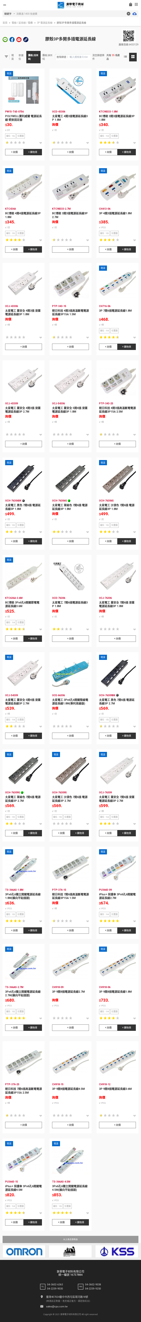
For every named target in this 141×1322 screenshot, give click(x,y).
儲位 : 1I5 (10, 233)
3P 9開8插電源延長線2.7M (68, 991)
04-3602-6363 (55, 1284)
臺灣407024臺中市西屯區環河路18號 (67, 1296)
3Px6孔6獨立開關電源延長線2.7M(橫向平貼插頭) (23, 993)
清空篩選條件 (98, 57)
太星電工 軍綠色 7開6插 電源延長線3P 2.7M (23, 798)
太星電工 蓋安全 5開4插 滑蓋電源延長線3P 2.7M (23, 701)
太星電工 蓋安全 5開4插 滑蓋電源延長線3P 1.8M (70, 409)
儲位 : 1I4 (104, 136)
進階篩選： (63, 57)
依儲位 (21, 57)
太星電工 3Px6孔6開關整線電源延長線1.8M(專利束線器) (70, 701)
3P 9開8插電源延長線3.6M (115, 1089)
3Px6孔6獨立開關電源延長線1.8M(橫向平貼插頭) (23, 896)
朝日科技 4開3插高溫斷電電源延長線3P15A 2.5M (117, 409)
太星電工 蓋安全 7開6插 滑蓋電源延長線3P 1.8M (116, 604)
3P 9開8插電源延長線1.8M (115, 991)
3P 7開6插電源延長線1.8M (115, 310)
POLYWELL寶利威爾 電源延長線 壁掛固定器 (23, 118)
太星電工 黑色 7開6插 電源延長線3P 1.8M (23, 507)
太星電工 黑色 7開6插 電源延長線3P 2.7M (116, 701)
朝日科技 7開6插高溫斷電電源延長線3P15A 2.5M (23, 1090)
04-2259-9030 (55, 1288)
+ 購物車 (32, 152)
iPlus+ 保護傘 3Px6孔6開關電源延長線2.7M (117, 896)
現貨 (12, 57)
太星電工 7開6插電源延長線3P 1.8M (70, 604)
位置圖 (21, 136)
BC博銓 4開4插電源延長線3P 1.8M (23, 215)
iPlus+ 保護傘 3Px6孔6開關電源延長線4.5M (23, 1188)
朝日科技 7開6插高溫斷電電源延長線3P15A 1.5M (70, 896)
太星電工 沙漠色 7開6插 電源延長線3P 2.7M (70, 798)
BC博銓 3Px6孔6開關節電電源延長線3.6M (22, 604)
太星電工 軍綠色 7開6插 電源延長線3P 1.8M (70, 507)
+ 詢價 (14, 152)
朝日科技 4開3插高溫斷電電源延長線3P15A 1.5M (70, 312)
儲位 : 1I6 (10, 136)
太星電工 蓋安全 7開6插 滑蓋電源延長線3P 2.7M (116, 798)
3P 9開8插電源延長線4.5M (68, 1089)
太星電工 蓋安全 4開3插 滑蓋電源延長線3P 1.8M (23, 312)
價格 (33, 57)
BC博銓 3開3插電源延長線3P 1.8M (117, 118)
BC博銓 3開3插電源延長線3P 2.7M (70, 215)
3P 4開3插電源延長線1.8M (115, 213)
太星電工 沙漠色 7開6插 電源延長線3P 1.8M (116, 507)
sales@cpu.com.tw (57, 1306)
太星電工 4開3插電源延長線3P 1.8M (70, 118)
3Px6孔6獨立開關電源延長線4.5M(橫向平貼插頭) (70, 1188)
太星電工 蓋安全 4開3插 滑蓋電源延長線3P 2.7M (23, 409)
